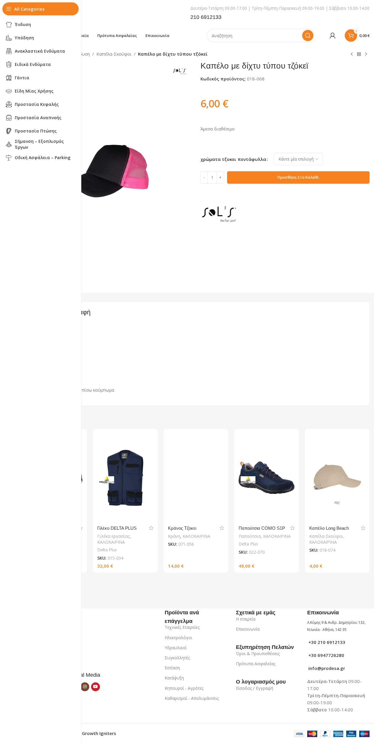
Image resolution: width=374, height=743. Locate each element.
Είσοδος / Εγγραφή (254, 688)
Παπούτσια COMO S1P (262, 528)
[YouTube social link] (95, 686)
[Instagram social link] (84, 686)
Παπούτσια (250, 536)
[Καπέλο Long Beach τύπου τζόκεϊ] (337, 477)
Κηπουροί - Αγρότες (184, 688)
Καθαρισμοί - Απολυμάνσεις (192, 698)
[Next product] (366, 54)
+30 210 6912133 (326, 642)
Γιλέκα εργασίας (113, 536)
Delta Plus (107, 550)
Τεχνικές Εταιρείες (182, 627)
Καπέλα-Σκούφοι (114, 54)
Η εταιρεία (245, 619)
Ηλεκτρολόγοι (178, 637)
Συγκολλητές (177, 657)
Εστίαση (172, 668)
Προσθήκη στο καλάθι (298, 177)
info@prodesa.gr (326, 668)
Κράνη (174, 536)
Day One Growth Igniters (89, 733)
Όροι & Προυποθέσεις (258, 653)
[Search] (307, 35)
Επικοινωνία (248, 629)
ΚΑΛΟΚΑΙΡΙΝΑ (111, 542)
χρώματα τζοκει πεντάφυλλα (233, 159)
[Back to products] (358, 54)
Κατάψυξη (174, 678)
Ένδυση (82, 54)
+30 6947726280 (325, 655)
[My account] (332, 35)
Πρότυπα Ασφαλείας (255, 663)
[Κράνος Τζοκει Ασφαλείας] (196, 477)
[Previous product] (351, 54)
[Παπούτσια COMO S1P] (266, 477)
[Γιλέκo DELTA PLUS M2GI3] (125, 477)
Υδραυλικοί (176, 647)
